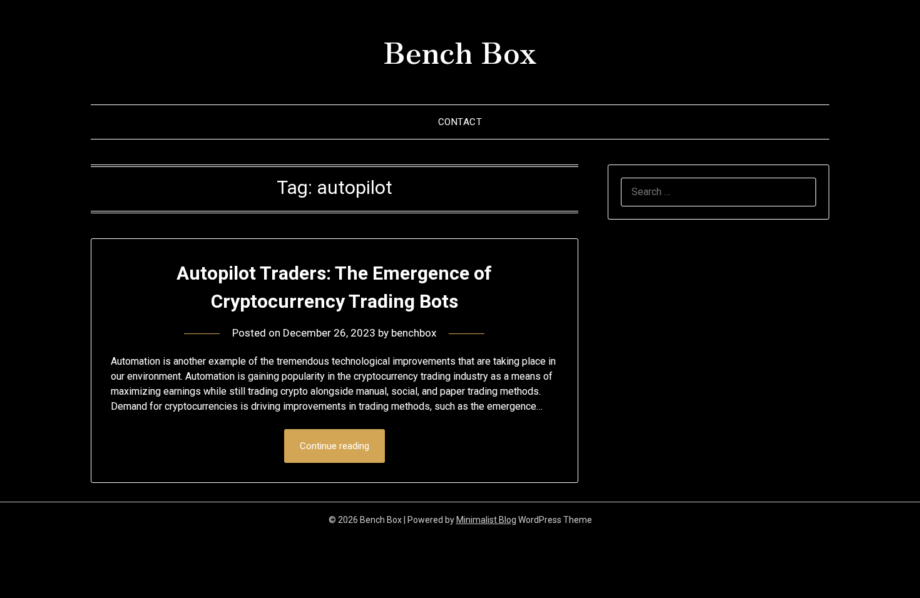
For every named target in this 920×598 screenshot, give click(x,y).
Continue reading (334, 446)
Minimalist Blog (486, 520)
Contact (460, 122)
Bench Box (460, 51)
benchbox (413, 333)
